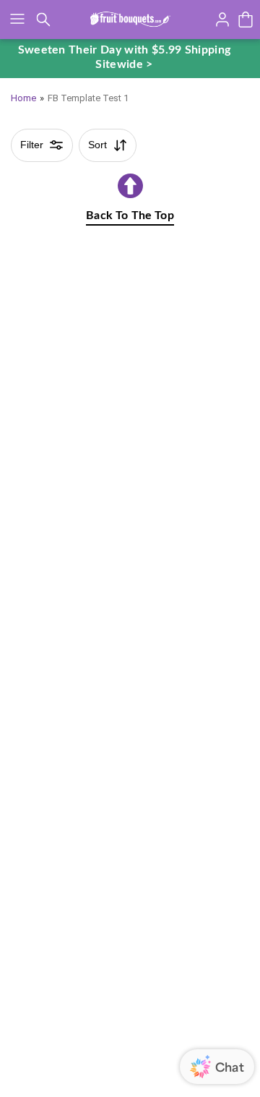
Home (23, 98)
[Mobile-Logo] (130, 19)
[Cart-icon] (245, 19)
